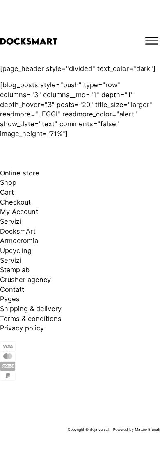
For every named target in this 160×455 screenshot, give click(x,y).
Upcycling (16, 250)
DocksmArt (18, 231)
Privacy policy (22, 328)
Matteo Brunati (147, 429)
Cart (7, 192)
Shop (8, 182)
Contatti (13, 289)
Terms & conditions (31, 318)
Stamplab (15, 270)
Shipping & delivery (31, 309)
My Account (19, 211)
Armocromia (19, 241)
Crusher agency (25, 279)
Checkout (15, 202)
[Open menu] (152, 41)
